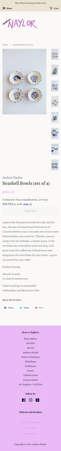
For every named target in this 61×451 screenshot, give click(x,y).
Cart (56, 8)
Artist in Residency (30, 357)
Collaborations (30, 375)
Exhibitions (30, 366)
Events (30, 370)
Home (5, 44)
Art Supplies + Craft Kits (30, 384)
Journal (30, 347)
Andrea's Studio (30, 352)
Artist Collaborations (30, 422)
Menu (9, 8)
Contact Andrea (30, 379)
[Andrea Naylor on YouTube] (37, 400)
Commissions (30, 433)
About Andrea (30, 338)
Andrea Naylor (39, 444)
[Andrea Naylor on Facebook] (24, 400)
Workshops (30, 361)
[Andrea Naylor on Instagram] (30, 400)
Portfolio (30, 343)
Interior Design (30, 428)
